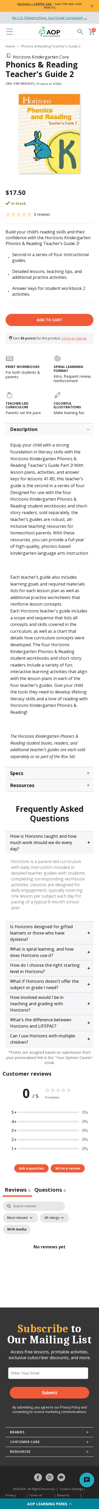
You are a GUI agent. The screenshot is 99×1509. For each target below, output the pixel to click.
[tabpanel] (49, 1253)
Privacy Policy (70, 1407)
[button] (49, 1503)
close (92, 6)
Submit (49, 1393)
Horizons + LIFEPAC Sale (34, 4)
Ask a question (31, 1168)
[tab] (50, 1190)
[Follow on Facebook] (38, 1477)
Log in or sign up (74, 338)
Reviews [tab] (17, 1189)
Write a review (67, 1168)
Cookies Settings (71, 1489)
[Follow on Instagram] (50, 1477)
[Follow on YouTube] (61, 1477)
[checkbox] (17, 1229)
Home (10, 46)
